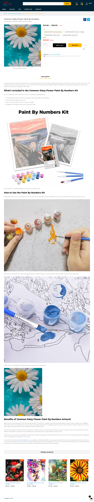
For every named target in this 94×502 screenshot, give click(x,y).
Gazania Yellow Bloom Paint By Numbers (78, 483)
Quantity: (45, 43)
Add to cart (59, 45)
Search (67, 3)
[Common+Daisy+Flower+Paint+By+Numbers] (88, 19)
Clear (44, 37)
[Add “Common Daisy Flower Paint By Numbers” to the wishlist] (85, 45)
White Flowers (77, 56)
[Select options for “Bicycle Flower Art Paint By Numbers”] (52, 479)
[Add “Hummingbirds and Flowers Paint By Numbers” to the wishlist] (37, 479)
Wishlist (38, 9)
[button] (53, 32)
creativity (46, 440)
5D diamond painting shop (15, 13)
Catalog (12, 9)
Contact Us (28, 9)
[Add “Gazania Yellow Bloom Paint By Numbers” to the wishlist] (80, 479)
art (5, 441)
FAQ (19, 9)
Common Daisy (49, 56)
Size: (44, 29)
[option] (15, 474)
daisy (59, 56)
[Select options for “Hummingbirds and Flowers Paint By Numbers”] (31, 479)
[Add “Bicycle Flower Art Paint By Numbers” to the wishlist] (59, 479)
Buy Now (75, 45)
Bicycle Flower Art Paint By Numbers (55, 483)
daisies (56, 56)
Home (4, 9)
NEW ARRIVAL (57, 54)
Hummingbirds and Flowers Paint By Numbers (35, 483)
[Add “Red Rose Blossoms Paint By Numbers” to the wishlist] (16, 479)
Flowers (51, 54)
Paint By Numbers (22, 440)
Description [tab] (45, 76)
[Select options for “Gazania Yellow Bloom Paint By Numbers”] (74, 479)
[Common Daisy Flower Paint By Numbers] (84, 19)
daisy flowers (64, 56)
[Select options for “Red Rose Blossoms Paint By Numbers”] (9, 479)
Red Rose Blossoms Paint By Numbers (13, 483)
